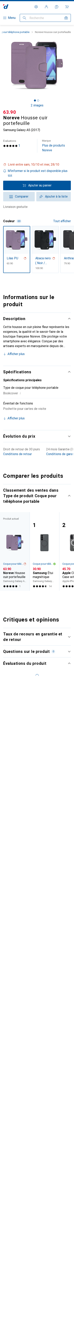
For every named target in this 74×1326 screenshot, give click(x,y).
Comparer (21, 196)
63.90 (9, 112)
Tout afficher (62, 221)
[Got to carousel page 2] (38, 100)
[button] (37, 164)
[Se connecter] (46, 7)
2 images (37, 105)
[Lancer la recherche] (24, 18)
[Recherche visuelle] (66, 18)
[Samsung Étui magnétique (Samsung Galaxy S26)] (44, 551)
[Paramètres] (36, 7)
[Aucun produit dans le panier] (67, 7)
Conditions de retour (17, 454)
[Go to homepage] (5, 6)
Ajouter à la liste (56, 196)
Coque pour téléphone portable (13, 563)
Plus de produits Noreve (53, 145)
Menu (12, 18)
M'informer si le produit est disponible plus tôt (37, 173)
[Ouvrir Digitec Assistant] (56, 7)
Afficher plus (16, 354)
